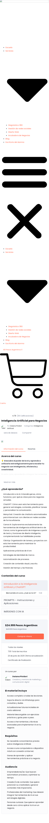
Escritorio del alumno (14, 142)
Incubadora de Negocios (19, 135)
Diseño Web (13, 132)
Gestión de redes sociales (19, 128)
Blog (7, 138)
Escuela (8, 47)
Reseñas (31, 449)
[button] (24, 197)
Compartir (27, 432)
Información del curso (13, 449)
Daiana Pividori (16, 426)
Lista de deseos (10, 432)
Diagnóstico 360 (15, 125)
